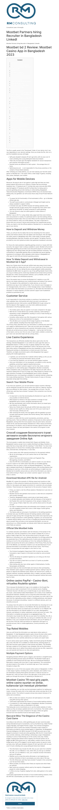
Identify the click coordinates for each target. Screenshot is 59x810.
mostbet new (9, 242)
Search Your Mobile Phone (17, 74)
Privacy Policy (14, 136)
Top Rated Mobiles (15, 88)
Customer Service (15, 70)
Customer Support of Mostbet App (19, 111)
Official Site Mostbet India (17, 83)
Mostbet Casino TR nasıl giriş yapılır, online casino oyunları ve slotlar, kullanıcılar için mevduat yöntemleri (21, 94)
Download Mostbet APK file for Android (20, 81)
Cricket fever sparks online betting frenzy (21, 140)
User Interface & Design (17, 122)
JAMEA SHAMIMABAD (16, 101)
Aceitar (20, 803)
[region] (20, 800)
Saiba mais (24, 799)
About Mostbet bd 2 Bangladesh (19, 125)
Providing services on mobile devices (20, 123)
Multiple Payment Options (17, 90)
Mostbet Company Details (17, 116)
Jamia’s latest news (16, 127)
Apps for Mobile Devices (17, 63)
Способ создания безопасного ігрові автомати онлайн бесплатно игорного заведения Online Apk (20, 77)
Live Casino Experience (17, 72)
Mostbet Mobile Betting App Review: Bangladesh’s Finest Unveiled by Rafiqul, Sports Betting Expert (21, 144)
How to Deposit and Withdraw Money (20, 64)
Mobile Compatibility (16, 138)
